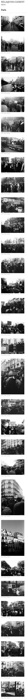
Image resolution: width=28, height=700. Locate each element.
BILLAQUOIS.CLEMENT (12, 1)
